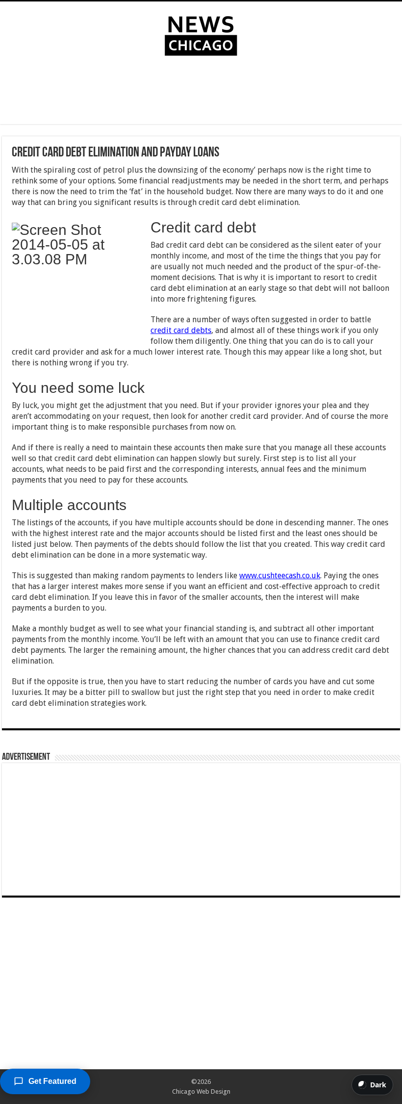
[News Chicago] (201, 34)
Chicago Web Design (201, 1091)
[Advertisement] (201, 92)
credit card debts (181, 330)
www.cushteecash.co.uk (279, 575)
